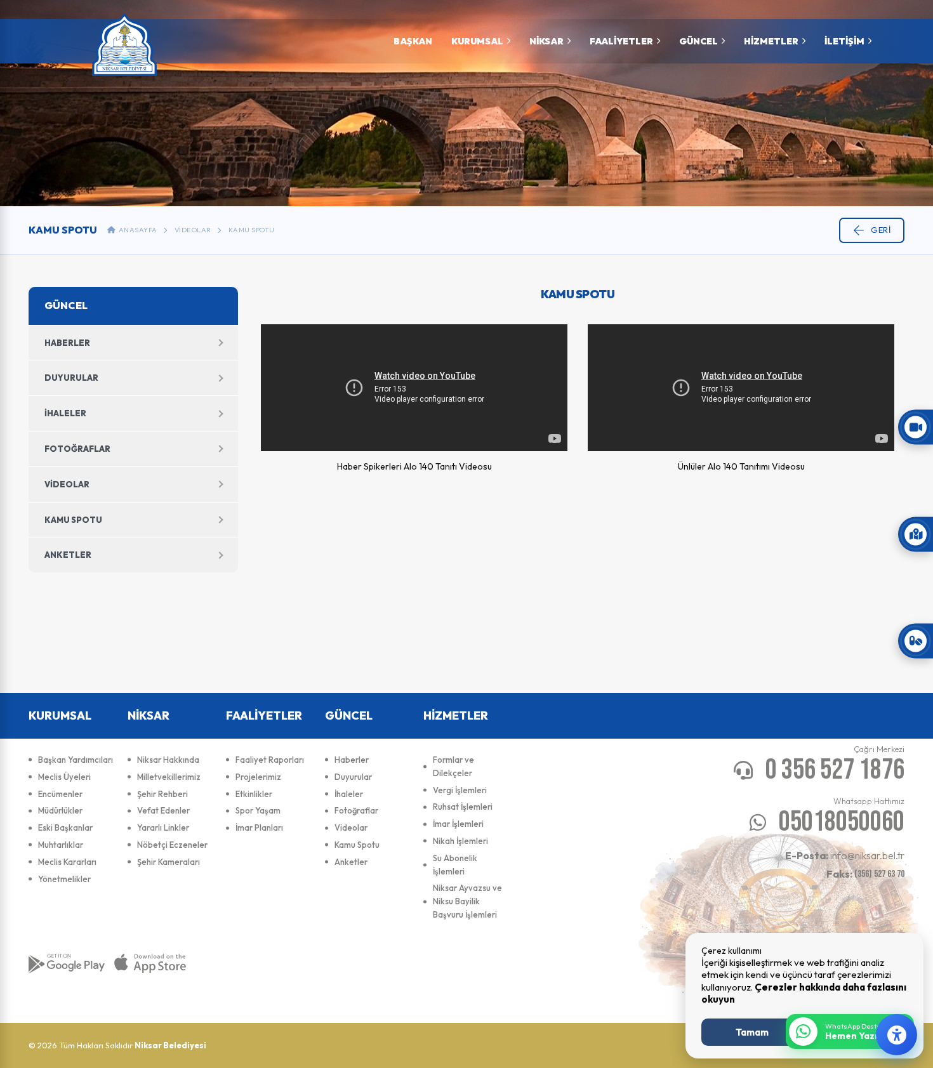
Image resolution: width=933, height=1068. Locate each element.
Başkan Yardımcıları (75, 760)
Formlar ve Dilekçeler (453, 766)
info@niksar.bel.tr (844, 855)
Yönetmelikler (64, 879)
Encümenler (60, 794)
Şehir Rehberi (162, 794)
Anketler (67, 555)
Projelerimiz (258, 777)
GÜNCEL (698, 41)
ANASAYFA (136, 229)
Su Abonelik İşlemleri (455, 864)
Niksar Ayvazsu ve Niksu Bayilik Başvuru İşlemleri (467, 901)
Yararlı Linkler (163, 827)
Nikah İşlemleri (460, 841)
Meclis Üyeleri (64, 777)
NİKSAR (546, 41)
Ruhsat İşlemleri (463, 806)
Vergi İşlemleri (460, 790)
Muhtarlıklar (60, 845)
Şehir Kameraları (168, 862)
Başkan (413, 41)
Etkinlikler (253, 794)
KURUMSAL (477, 41)
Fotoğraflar (77, 449)
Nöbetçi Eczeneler (172, 845)
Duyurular (71, 377)
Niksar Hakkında (168, 760)
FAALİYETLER (621, 41)
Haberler (67, 343)
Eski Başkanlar (65, 827)
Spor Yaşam (258, 810)
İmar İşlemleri (458, 824)
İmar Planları (259, 827)
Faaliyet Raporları (269, 760)
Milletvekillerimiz (169, 777)
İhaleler (65, 413)
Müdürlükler (60, 810)
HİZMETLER (771, 41)
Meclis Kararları (67, 862)
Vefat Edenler (163, 810)
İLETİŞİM (844, 41)
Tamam (752, 1032)
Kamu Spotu (251, 229)
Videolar (193, 229)
